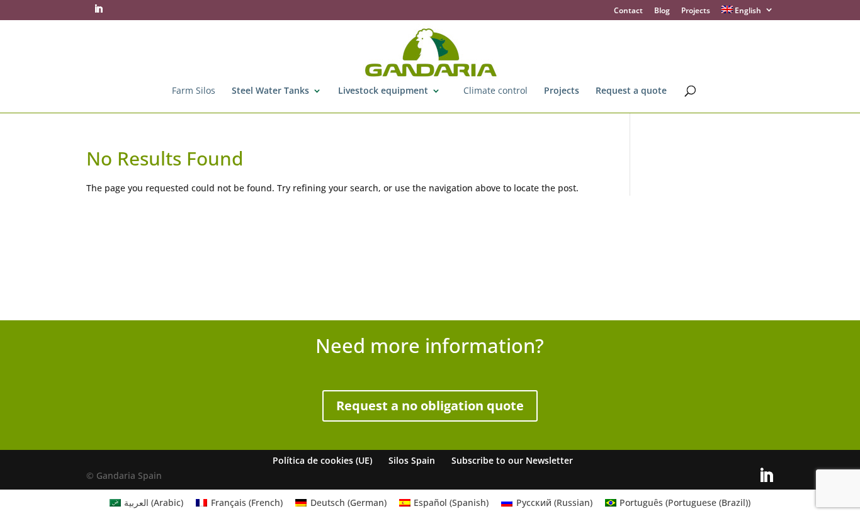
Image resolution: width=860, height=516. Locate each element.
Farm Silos (193, 91)
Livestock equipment (383, 91)
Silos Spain (411, 460)
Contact (628, 11)
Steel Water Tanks (270, 91)
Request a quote (631, 91)
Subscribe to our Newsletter (512, 460)
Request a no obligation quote (430, 405)
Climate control (495, 91)
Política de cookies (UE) (322, 460)
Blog (662, 11)
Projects (695, 11)
